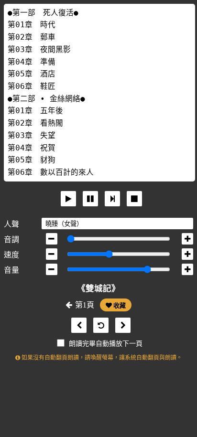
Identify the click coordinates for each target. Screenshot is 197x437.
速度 (11, 255)
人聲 (11, 224)
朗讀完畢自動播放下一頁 (105, 343)
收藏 (119, 305)
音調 (11, 239)
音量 (11, 270)
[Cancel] (134, 198)
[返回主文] (98, 325)
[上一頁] (76, 325)
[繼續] (112, 198)
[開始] (68, 198)
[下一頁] (120, 325)
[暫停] (90, 198)
